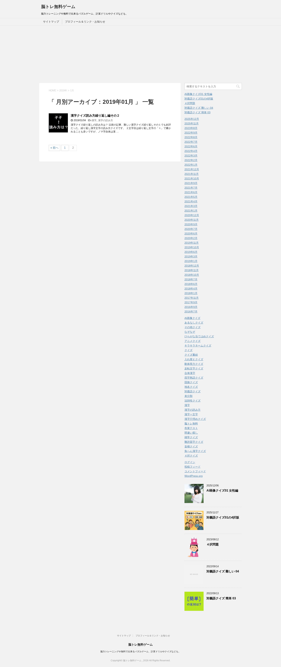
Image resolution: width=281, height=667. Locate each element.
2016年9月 (190, 306)
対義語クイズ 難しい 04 (198, 107)
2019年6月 (190, 251)
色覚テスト (191, 428)
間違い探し (191, 432)
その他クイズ (192, 327)
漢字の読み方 (105, 120)
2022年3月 (190, 155)
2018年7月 (190, 279)
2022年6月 (190, 146)
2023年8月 (190, 128)
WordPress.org (193, 475)
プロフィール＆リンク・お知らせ (85, 21)
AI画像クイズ (192, 318)
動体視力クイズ (193, 363)
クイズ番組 (191, 354)
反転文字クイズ (193, 368)
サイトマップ (51, 21)
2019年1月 (190, 261)
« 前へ (54, 147)
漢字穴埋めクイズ (195, 418)
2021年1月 (190, 210)
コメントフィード (195, 471)
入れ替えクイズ (193, 359)
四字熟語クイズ (193, 377)
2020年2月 (190, 238)
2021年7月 (190, 187)
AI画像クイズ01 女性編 (198, 94)
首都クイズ (191, 446)
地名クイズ (191, 386)
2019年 (63, 90)
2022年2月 (190, 160)
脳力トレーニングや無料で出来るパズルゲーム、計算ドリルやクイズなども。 (140, 651)
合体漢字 (189, 373)
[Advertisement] (140, 54)
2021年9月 (190, 183)
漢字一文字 (191, 414)
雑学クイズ (191, 437)
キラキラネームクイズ (197, 345)
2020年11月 (191, 219)
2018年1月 (190, 293)
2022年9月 (190, 132)
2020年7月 (190, 228)
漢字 (94, 120)
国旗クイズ (191, 382)
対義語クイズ (192, 391)
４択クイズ (191, 455)
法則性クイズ (192, 400)
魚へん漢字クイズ (195, 451)
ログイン (189, 462)
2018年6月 (190, 284)
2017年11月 (191, 297)
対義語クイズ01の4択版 (198, 98)
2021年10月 (191, 178)
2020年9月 (190, 224)
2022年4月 (190, 151)
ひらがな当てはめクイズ (199, 336)
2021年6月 (190, 192)
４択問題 (189, 103)
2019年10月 (191, 247)
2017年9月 (190, 302)
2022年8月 (190, 137)
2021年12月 (191, 169)
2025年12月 (191, 118)
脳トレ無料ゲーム (58, 6)
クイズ (188, 350)
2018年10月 (191, 274)
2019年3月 (190, 256)
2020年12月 (191, 215)
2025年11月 (191, 123)
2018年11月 (191, 270)
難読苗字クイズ (193, 441)
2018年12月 (191, 265)
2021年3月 (190, 206)
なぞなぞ (189, 331)
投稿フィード (192, 466)
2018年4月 (190, 288)
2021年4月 (190, 201)
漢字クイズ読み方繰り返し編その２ (95, 115)
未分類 (188, 396)
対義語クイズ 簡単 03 (197, 112)
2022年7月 (190, 141)
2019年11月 (191, 242)
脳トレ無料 (191, 423)
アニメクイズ (192, 340)
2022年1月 (190, 164)
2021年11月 (191, 173)
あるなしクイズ (193, 322)
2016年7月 (190, 311)
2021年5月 (190, 196)
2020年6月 (190, 233)
